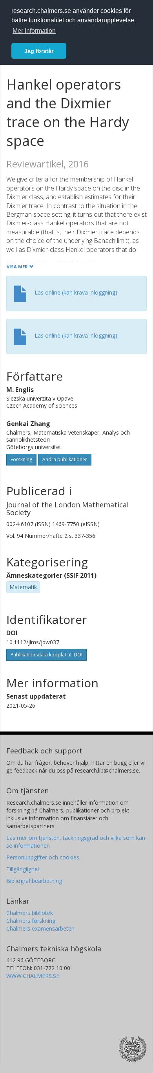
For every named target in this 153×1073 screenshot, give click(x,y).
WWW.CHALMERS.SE (32, 976)
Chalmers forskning (30, 920)
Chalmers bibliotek (29, 913)
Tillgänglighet (23, 869)
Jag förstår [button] (38, 51)
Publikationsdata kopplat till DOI (46, 654)
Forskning (21, 459)
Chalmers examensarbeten (40, 928)
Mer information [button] (34, 30)
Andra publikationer (64, 459)
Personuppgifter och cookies (42, 857)
